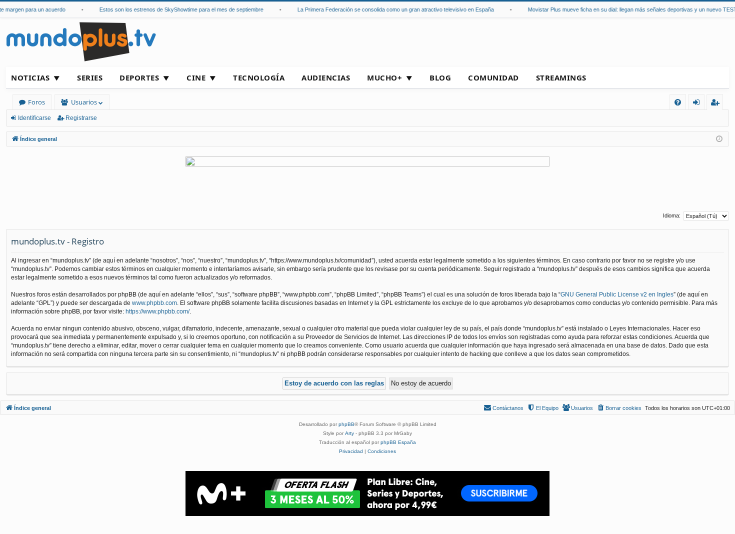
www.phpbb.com (154, 303)
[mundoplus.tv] (81, 41)
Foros (36, 102)
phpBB (346, 424)
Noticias (30, 77)
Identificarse (34, 118)
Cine (196, 77)
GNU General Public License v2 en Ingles (617, 294)
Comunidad (493, 77)
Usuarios (84, 102)
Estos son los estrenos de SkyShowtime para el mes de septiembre (176, 9)
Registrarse (81, 118)
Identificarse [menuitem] (698, 104)
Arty (349, 433)
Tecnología (258, 77)
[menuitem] (678, 102)
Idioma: (671, 215)
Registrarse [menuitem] (717, 104)
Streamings (561, 77)
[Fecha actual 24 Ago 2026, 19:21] (719, 139)
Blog (440, 77)
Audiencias (326, 77)
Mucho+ (384, 77)
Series (89, 77)
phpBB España (398, 442)
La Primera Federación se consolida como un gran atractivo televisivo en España (390, 9)
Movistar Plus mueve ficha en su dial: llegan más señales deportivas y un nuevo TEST (627, 9)
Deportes (139, 77)
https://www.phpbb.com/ (158, 311)
